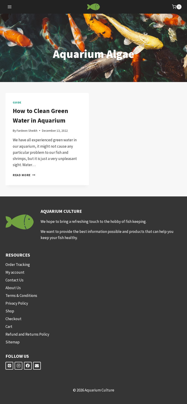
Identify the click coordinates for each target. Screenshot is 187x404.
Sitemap (12, 342)
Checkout (13, 318)
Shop (9, 311)
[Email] (37, 366)
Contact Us (14, 280)
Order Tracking (17, 264)
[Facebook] (28, 366)
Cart (8, 326)
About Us (13, 287)
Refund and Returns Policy (27, 334)
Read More (24, 175)
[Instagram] (18, 366)
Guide (17, 102)
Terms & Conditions (21, 295)
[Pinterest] (9, 366)
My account (14, 272)
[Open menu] (9, 6)
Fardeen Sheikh (27, 131)
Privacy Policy (16, 303)
